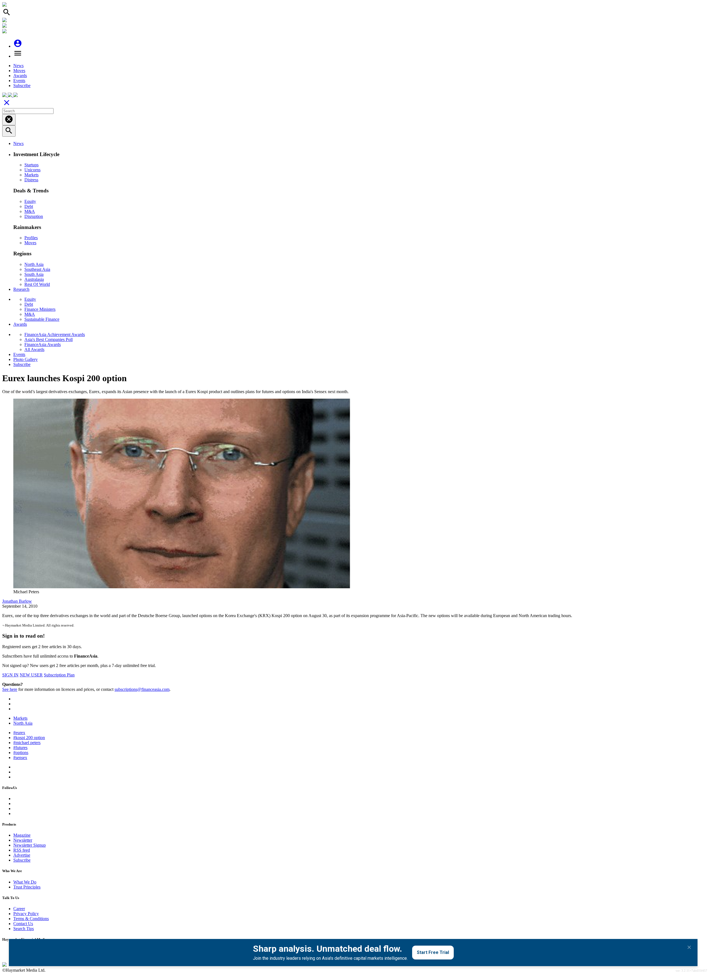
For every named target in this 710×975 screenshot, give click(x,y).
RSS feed (21, 850)
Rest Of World (37, 284)
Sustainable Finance (41, 319)
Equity (30, 201)
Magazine (22, 835)
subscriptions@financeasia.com (142, 689)
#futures (20, 747)
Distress (31, 179)
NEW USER (31, 675)
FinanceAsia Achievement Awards (54, 334)
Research (21, 289)
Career (19, 908)
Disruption (33, 216)
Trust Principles (26, 887)
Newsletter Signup (29, 845)
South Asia (34, 274)
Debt (28, 206)
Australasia (34, 279)
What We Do (24, 882)
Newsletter (22, 840)
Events (19, 80)
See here (9, 689)
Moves (19, 70)
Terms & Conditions (31, 918)
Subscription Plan (59, 675)
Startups (31, 164)
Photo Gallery (25, 359)
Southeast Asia (37, 269)
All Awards (34, 349)
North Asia (34, 264)
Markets (31, 174)
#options (20, 752)
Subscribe (22, 85)
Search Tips (23, 928)
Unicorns (32, 169)
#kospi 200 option (29, 737)
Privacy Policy (26, 913)
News (18, 65)
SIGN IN (10, 675)
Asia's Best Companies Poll (48, 339)
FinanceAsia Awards (42, 344)
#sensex (20, 757)
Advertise (21, 855)
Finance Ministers (39, 309)
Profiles (31, 237)
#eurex (19, 732)
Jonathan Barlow (17, 601)
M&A (29, 211)
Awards (20, 75)
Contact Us (23, 923)
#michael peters (26, 742)
